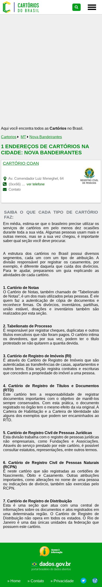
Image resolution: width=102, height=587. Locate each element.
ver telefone (36, 184)
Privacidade (64, 581)
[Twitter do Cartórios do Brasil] (83, 581)
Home (15, 581)
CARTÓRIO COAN (21, 163)
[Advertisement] (51, 72)
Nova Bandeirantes (45, 137)
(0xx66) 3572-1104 (23, 184)
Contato (14, 189)
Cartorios (8, 137)
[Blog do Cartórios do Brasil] (94, 581)
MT (23, 137)
